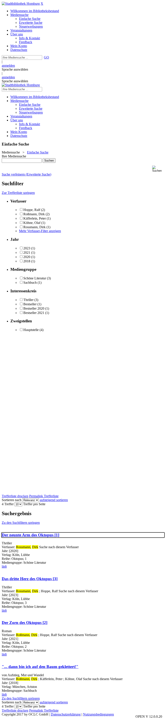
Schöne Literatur (34, 278)
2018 (26, 261)
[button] (158, 169)
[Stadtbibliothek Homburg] (21, 3)
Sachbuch (30, 282)
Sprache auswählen (15, 69)
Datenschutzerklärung (66, 714)
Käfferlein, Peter (35, 218)
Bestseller (30, 304)
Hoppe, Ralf (31, 210)
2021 (26, 252)
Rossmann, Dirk (34, 227)
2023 (26, 248)
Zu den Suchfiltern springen (21, 522)
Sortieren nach (11, 500)
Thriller (28, 300)
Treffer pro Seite (34, 504)
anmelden (8, 65)
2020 (26, 257)
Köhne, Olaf (31, 223)
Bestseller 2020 (33, 308)
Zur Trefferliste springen (18, 193)
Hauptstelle (31, 330)
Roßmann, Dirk (34, 214)
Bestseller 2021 (33, 313)
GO (46, 57)
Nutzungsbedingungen (98, 714)
